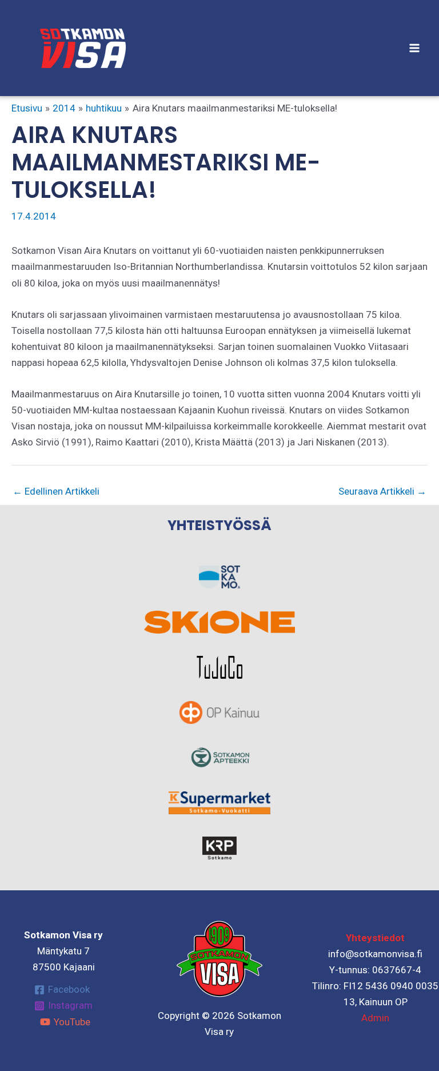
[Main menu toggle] (415, 48)
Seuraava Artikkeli (382, 491)
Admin (375, 1018)
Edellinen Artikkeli (56, 491)
